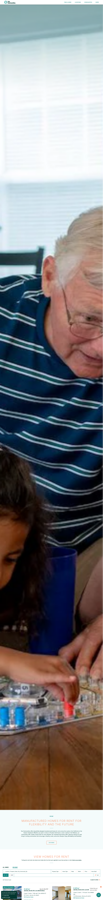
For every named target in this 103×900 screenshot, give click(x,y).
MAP (12, 875)
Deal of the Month (9, 887)
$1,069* (27, 889)
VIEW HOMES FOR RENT (51, 858)
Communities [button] (88, 2)
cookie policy (6, 895)
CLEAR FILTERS (94, 880)
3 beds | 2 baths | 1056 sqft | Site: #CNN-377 (35, 893)
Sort (98, 875)
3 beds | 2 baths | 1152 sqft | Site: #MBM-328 (83, 893)
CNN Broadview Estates (28, 897)
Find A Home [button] (67, 2)
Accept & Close (6, 897)
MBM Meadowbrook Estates (78, 898)
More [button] (97, 2)
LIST (7, 875)
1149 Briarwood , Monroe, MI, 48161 (82, 896)
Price (86, 871)
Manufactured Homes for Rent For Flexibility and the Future (51, 822)
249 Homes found (7, 880)
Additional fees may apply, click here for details (34, 890)
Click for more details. (77, 860)
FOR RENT (51, 816)
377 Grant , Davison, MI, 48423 (31, 895)
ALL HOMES (6, 867)
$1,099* (76, 888)
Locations (78, 2)
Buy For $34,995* (44, 889)
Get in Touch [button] (53, 843)
